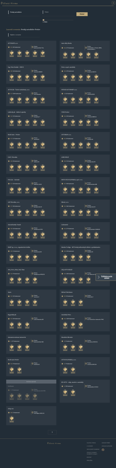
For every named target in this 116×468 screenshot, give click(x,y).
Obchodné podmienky (93, 449)
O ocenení (90, 446)
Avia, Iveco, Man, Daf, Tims (16, 270)
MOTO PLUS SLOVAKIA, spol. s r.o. (72, 180)
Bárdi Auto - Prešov (14, 135)
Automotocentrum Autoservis (17, 337)
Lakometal (64, 225)
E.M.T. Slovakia (12, 157)
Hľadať (82, 14)
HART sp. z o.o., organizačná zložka (19, 247)
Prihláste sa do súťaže (106, 277)
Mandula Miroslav (67, 337)
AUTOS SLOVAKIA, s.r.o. (68, 360)
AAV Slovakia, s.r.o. (14, 202)
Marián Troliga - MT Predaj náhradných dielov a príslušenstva (80, 247)
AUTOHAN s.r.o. (66, 135)
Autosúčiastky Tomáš (14, 225)
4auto (9, 292)
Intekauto (11, 386)
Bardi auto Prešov (13, 360)
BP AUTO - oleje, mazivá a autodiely (72, 382)
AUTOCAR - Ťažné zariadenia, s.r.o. (19, 90)
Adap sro (11, 409)
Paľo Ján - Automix (13, 180)
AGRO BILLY (65, 157)
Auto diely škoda (66, 43)
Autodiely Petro (66, 315)
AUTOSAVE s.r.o (13, 43)
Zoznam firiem (106, 443)
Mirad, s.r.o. (65, 202)
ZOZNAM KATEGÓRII (107, 446)
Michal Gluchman (66, 292)
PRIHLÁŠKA (89, 460)
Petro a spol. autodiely (68, 67)
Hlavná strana (91, 443)
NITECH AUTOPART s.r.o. (69, 90)
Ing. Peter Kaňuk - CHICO (16, 67)
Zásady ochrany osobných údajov (92, 453)
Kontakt (89, 457)
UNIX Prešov (65, 112)
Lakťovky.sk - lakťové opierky (17, 112)
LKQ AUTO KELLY (66, 270)
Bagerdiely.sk (12, 315)
